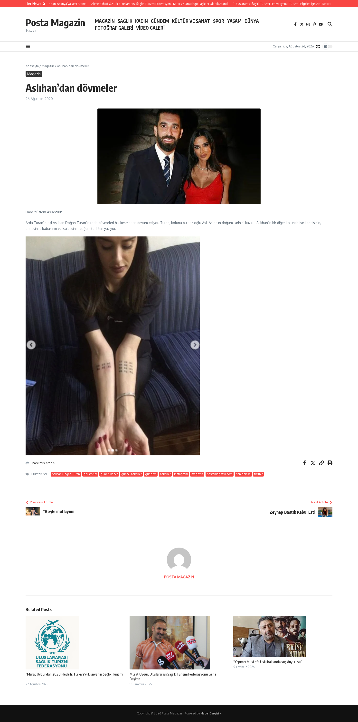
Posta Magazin (55, 22)
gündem (150, 474)
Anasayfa (32, 66)
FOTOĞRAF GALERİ (114, 28)
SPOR (218, 21)
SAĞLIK (125, 21)
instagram (181, 474)
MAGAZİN (105, 21)
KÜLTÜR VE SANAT (191, 21)
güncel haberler (131, 474)
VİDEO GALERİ (150, 28)
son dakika (243, 474)
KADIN (141, 21)
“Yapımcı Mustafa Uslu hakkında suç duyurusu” (267, 661)
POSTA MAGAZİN (179, 577)
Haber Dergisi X (211, 713)
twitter (258, 474)
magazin (197, 474)
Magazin (48, 66)
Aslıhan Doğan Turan (66, 474)
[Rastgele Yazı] (318, 46)
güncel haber (109, 474)
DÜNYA (252, 21)
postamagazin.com (219, 474)
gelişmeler (90, 474)
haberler (165, 474)
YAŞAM (234, 21)
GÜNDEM (160, 21)
